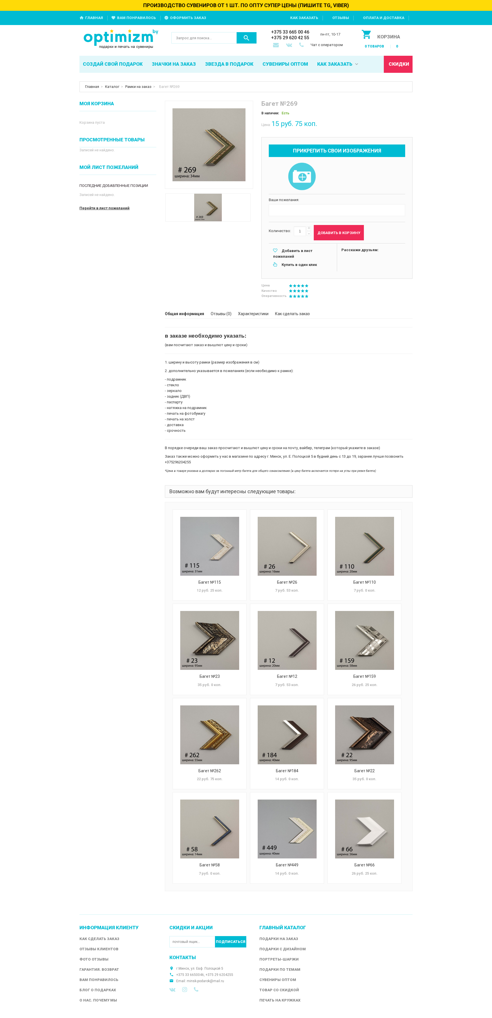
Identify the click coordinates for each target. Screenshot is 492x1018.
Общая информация (184, 313)
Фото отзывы (93, 959)
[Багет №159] (364, 640)
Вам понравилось (136, 18)
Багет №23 (210, 676)
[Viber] (196, 989)
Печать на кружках (279, 1000)
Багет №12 (287, 676)
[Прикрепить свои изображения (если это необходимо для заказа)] (301, 177)
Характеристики (253, 313)
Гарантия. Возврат (99, 969)
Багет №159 (364, 676)
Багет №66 (364, 865)
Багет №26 (287, 582)
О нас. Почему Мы (98, 1000)
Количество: (280, 231)
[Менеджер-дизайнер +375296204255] (302, 45)
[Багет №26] (287, 546)
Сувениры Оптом (277, 980)
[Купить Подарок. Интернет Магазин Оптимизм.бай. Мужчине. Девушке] (121, 39)
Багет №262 (209, 771)
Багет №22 (364, 771)
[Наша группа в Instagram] (184, 989)
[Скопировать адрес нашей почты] (276, 45)
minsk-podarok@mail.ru (205, 981)
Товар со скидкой (279, 990)
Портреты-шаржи (279, 959)
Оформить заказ (188, 18)
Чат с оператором (327, 45)
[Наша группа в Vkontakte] (172, 989)
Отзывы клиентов (98, 949)
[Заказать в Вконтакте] (289, 45)
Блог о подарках (97, 990)
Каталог (112, 86)
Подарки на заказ (278, 939)
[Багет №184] (287, 734)
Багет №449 (287, 865)
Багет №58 (210, 865)
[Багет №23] (209, 640)
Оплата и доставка (383, 18)
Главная (94, 18)
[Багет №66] (364, 829)
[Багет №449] (287, 829)
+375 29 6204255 (219, 975)
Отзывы (340, 18)
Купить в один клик (299, 265)
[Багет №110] (364, 546)
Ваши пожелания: (284, 200)
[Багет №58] (209, 829)
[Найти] (247, 38)
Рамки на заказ (138, 86)
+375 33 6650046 (190, 975)
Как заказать (304, 18)
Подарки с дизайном (282, 949)
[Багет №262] (209, 734)
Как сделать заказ (292, 313)
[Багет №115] (209, 546)
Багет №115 (209, 582)
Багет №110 (364, 582)
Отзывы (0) (221, 313)
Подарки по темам (279, 969)
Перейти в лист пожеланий (104, 208)
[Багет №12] (287, 640)
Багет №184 (287, 771)
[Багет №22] (364, 734)
